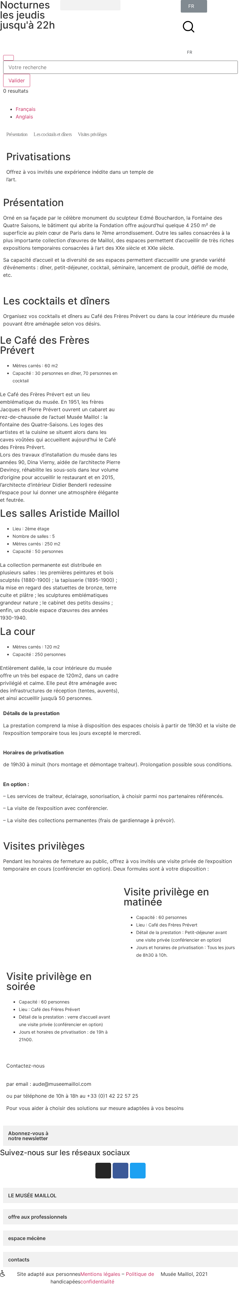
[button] (90, 5)
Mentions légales (100, 1274)
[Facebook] (120, 1170)
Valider (16, 80)
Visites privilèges (92, 134)
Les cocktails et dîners (53, 134)
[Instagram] (103, 1170)
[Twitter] (138, 1170)
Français (25, 109)
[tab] (120, 1136)
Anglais (24, 116)
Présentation (16, 134)
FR (189, 52)
